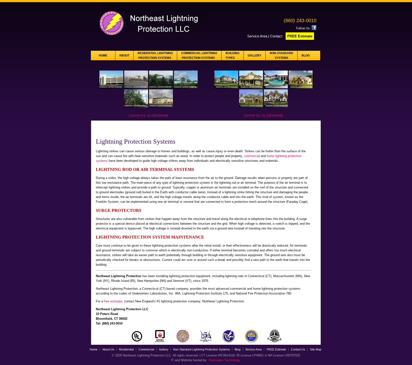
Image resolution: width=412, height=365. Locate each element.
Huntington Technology (224, 360)
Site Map (315, 349)
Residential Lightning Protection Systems (155, 55)
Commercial (146, 349)
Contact (276, 36)
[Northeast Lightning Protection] (148, 37)
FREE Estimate (299, 36)
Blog (306, 55)
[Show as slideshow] (148, 115)
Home (103, 55)
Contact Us (298, 349)
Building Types (232, 55)
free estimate (113, 301)
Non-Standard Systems (281, 55)
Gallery (254, 55)
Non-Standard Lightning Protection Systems (201, 349)
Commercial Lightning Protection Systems (199, 55)
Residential (126, 349)
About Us (108, 349)
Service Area (257, 36)
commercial (252, 156)
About (124, 55)
